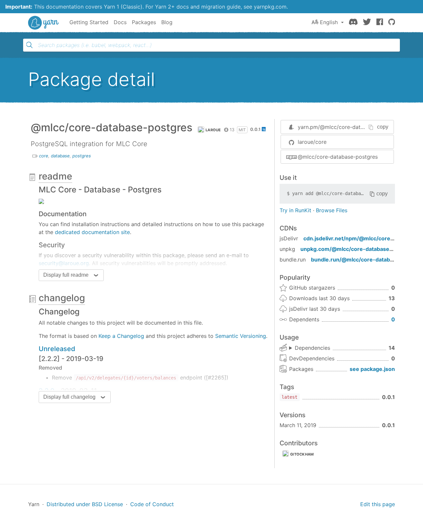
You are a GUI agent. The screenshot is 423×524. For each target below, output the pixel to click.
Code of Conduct (152, 504)
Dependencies (312, 347)
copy (382, 127)
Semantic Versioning (240, 336)
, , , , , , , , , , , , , (309, 348)
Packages (144, 22)
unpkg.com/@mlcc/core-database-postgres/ (358, 249)
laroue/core (312, 142)
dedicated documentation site (92, 232)
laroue (213, 130)
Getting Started (88, 22)
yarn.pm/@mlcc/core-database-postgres (349, 127)
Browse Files (331, 210)
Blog (167, 22)
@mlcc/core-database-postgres (338, 156)
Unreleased (57, 349)
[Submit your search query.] (29, 45)
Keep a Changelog (121, 336)
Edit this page (377, 504)
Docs (120, 22)
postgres (81, 155)
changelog (62, 297)
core (43, 155)
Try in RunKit (295, 210)
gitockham (302, 454)
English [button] (328, 22)
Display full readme (66, 275)
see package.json (372, 369)
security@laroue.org (64, 263)
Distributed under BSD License (85, 504)
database (60, 155)
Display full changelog (69, 397)
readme (55, 176)
